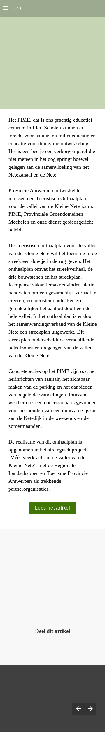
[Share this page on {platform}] (28, 646)
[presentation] (52, 54)
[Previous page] (78, 709)
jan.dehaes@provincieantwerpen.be (52, 593)
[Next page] (90, 709)
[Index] (5, 8)
